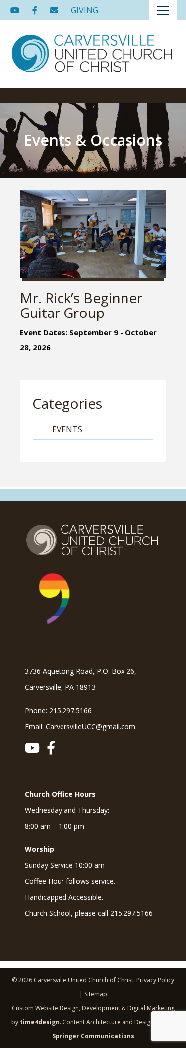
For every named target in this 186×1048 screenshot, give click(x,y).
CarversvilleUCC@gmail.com (90, 726)
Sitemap (95, 994)
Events (67, 429)
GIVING (84, 10)
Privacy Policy (155, 980)
